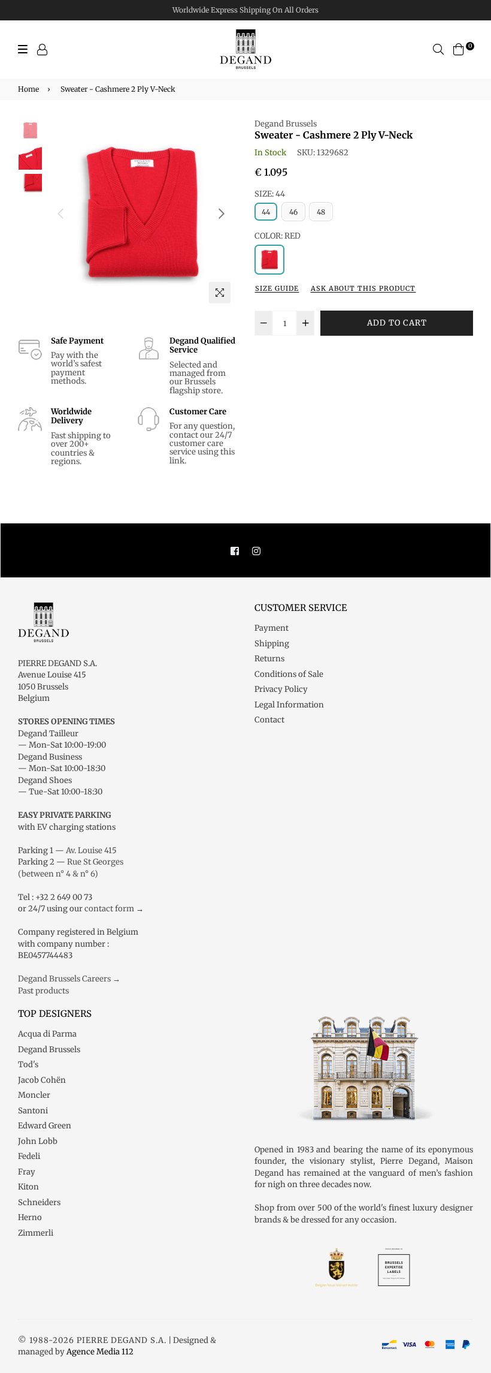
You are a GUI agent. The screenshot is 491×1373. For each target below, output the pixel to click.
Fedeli (29, 1156)
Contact (269, 720)
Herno (30, 1217)
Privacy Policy (281, 689)
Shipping (271, 644)
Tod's (28, 1064)
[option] (141, 213)
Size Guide (277, 288)
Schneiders (39, 1202)
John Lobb (37, 1141)
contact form (109, 909)
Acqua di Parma (47, 1034)
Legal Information (289, 705)
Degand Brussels (285, 124)
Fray (26, 1172)
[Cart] (458, 49)
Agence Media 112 (100, 1352)
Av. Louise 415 (91, 850)
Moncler (34, 1095)
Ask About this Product (363, 288)
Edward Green (44, 1126)
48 (321, 211)
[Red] (269, 260)
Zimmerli (35, 1233)
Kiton (28, 1187)
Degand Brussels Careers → (69, 979)
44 (266, 211)
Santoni (33, 1111)
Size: (269, 194)
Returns (269, 659)
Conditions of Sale (288, 674)
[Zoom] (220, 292)
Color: (277, 236)
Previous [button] (60, 213)
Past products (43, 991)
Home (28, 89)
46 (293, 211)
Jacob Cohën (42, 1080)
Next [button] (222, 213)
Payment (271, 628)
